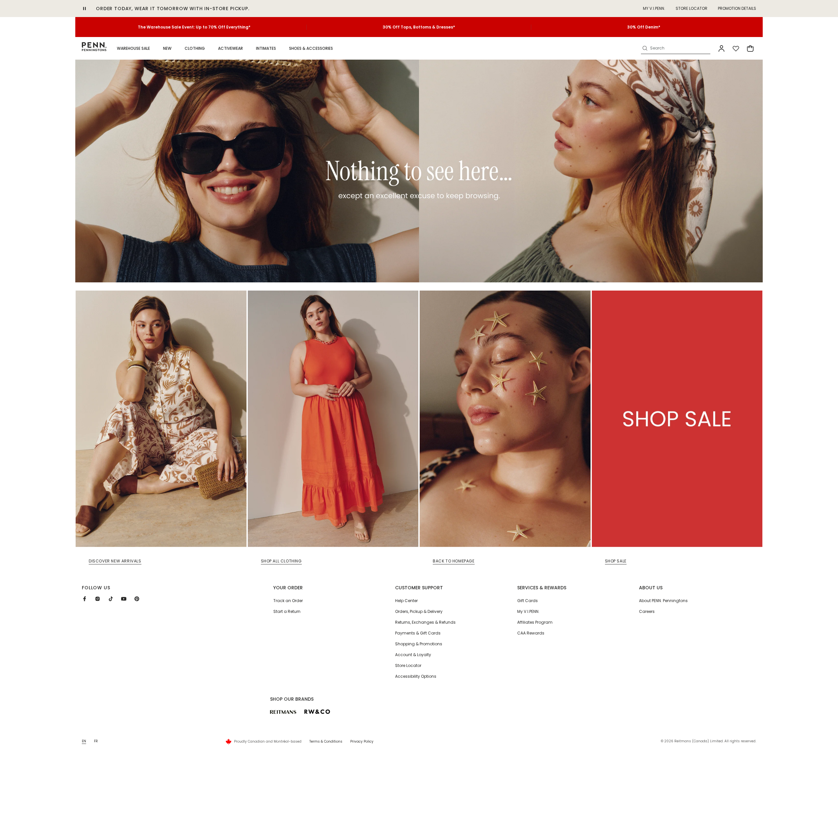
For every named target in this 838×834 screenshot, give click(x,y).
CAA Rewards (530, 633)
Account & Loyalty (413, 654)
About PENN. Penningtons (663, 600)
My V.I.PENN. (528, 611)
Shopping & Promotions (418, 644)
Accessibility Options (415, 676)
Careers (647, 611)
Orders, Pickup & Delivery (419, 611)
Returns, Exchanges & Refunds (425, 622)
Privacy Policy (361, 741)
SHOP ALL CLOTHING (281, 561)
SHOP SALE (616, 561)
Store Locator (691, 8)
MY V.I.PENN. (654, 8)
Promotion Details (737, 8)
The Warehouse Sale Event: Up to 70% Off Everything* (194, 27)
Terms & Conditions (325, 741)
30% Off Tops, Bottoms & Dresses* (419, 27)
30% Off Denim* (643, 27)
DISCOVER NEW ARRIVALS (115, 561)
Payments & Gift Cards (418, 633)
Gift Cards (527, 600)
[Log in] (721, 48)
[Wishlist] (736, 48)
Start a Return (287, 611)
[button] (133, 48)
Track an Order (288, 600)
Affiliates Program (535, 622)
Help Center (406, 600)
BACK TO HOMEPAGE (454, 561)
